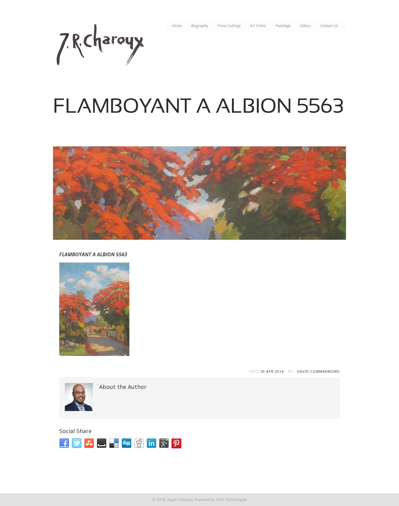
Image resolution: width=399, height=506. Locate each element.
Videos (305, 26)
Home (177, 26)
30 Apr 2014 (272, 371)
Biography (199, 26)
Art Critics (258, 26)
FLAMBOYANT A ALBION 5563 (93, 254)
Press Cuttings (229, 26)
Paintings (283, 26)
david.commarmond (318, 371)
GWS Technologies (231, 499)
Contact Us (329, 26)
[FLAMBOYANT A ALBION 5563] (199, 193)
